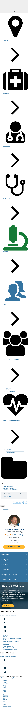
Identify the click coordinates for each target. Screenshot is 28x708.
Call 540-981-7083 (14, 547)
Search (2, 506)
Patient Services (10, 391)
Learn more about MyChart (10, 489)
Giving (4, 643)
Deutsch (5, 699)
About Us (5, 635)
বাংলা (4, 701)
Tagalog (5, 688)
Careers (5, 636)
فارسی (4, 690)
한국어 (4, 682)
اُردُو (4, 693)
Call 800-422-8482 (11, 615)
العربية (4, 687)
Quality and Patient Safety (10, 649)
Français (5, 695)
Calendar (8, 449)
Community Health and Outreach (15, 451)
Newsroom (6, 644)
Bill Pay (8, 389)
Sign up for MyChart (8, 488)
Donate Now (7, 496)
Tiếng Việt (5, 683)
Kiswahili (5, 704)
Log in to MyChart (8, 486)
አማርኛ (4, 691)
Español (5, 680)
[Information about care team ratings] (22, 535)
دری (4, 702)
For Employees (7, 640)
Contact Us (3, 615)
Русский (5, 696)
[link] (14, 504)
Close (15, 12)
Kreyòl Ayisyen (7, 706)
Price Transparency (8, 646)
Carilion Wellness (10, 452)
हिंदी (4, 698)
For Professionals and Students (11, 641)
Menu (12, 12)
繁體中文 (5, 685)
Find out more (8, 605)
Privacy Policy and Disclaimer (11, 647)
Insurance (8, 388)
